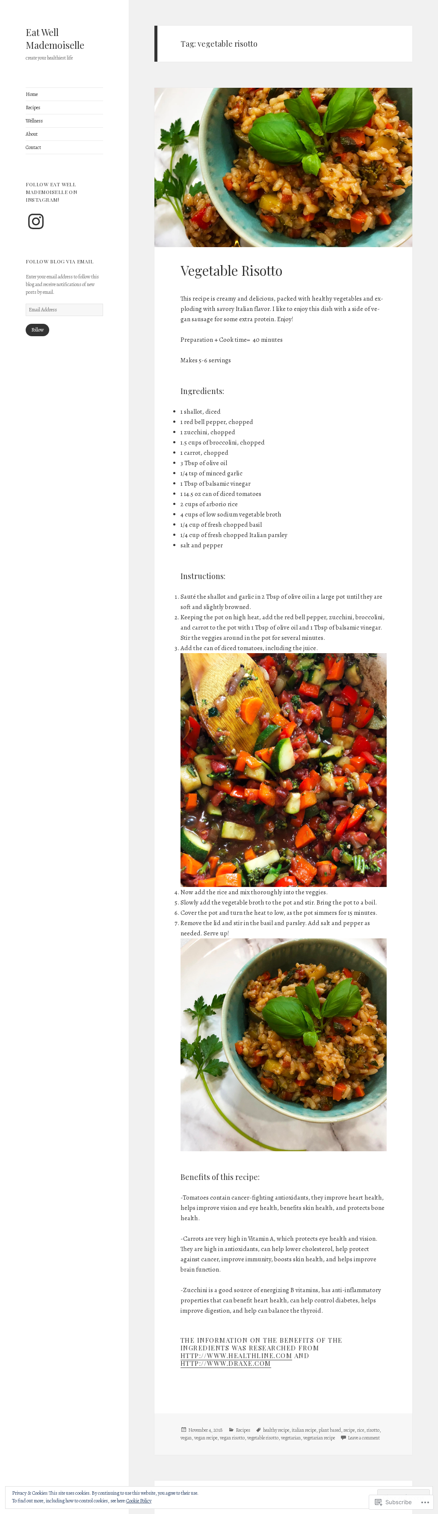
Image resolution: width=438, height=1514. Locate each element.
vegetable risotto (262, 1437)
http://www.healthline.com (237, 1355)
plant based (330, 1430)
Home (32, 94)
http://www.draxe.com (226, 1363)
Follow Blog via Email (59, 261)
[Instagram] (36, 221)
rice (360, 1430)
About (32, 134)
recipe (349, 1430)
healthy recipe (276, 1430)
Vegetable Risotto (231, 270)
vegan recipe (205, 1437)
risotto (373, 1430)
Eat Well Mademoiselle (55, 38)
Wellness (34, 120)
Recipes (33, 107)
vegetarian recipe (319, 1437)
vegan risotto (232, 1437)
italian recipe (304, 1430)
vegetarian (291, 1437)
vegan (186, 1437)
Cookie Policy (138, 1500)
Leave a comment (364, 1437)
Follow (37, 329)
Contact (33, 147)
